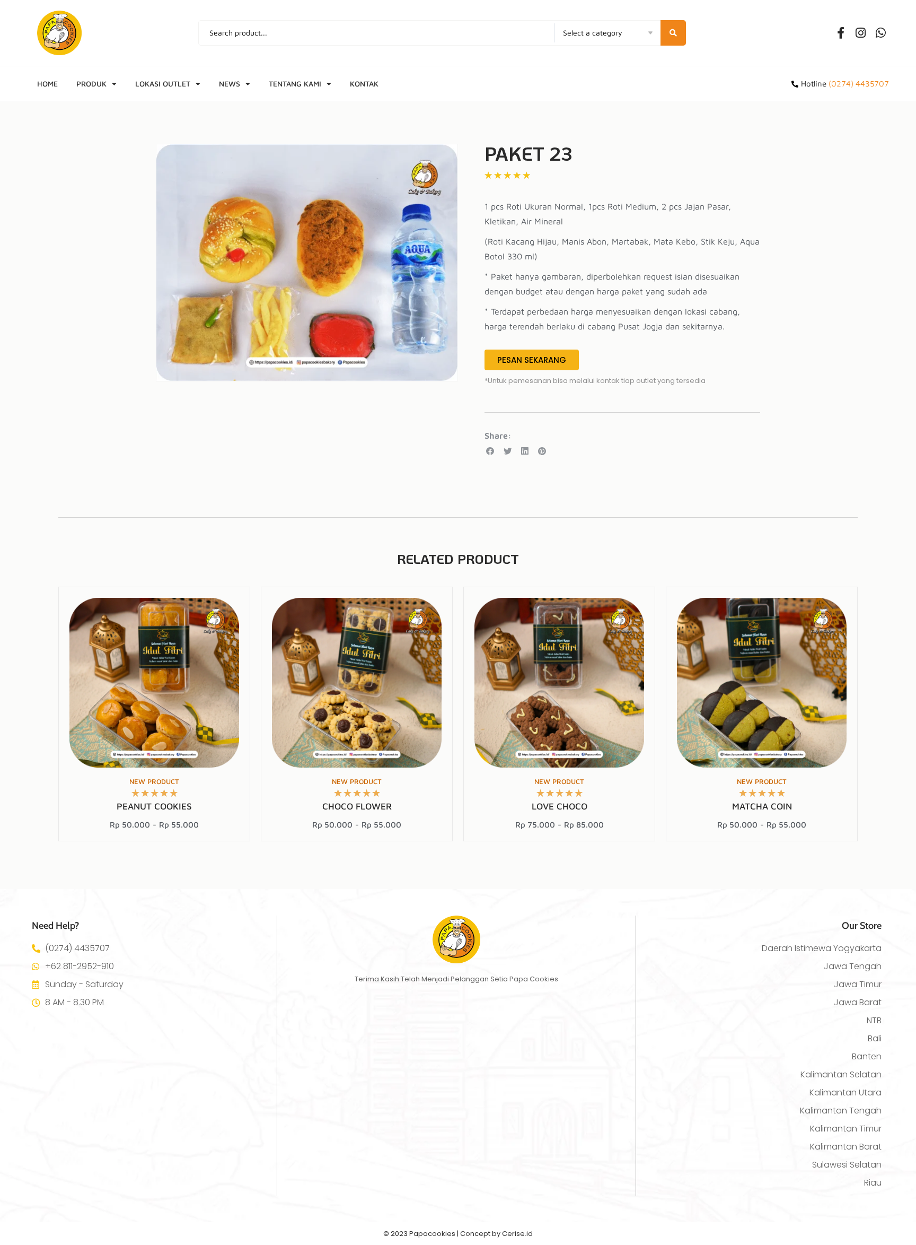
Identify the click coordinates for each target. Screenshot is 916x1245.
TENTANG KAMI (295, 83)
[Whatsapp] (881, 33)
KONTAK (364, 83)
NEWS (229, 83)
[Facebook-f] (841, 33)
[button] (491, 451)
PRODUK (91, 83)
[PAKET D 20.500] (307, 262)
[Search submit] (673, 33)
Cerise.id (517, 1234)
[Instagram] (861, 33)
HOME (47, 83)
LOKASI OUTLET (162, 83)
